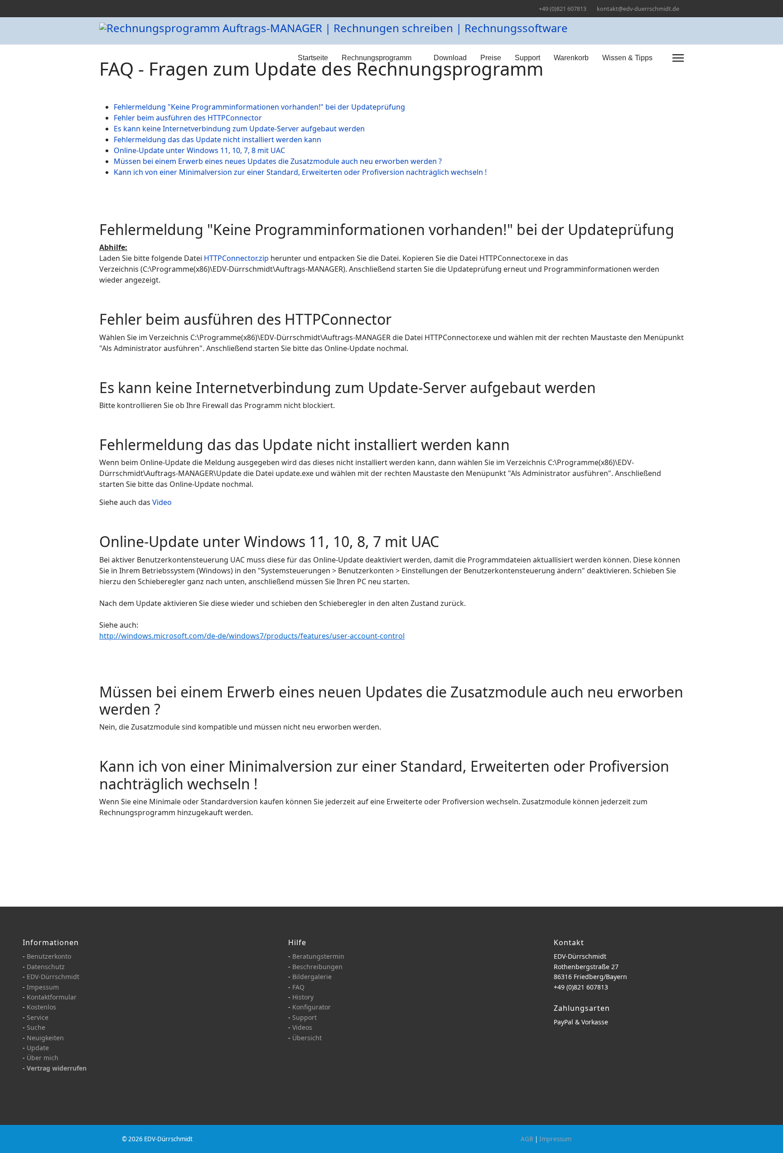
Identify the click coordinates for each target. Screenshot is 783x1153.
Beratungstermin (318, 956)
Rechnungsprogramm (376, 58)
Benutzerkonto (49, 956)
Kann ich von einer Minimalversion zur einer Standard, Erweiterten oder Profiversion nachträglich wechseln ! (300, 172)
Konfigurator (311, 1007)
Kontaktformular (52, 997)
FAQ (298, 987)
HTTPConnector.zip (236, 258)
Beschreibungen (317, 966)
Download (450, 58)
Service (37, 1017)
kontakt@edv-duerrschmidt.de (638, 9)
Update (38, 1047)
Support (527, 58)
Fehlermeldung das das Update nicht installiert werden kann (217, 139)
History (303, 997)
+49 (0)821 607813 (562, 9)
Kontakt (569, 942)
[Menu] (678, 58)
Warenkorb (571, 58)
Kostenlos (41, 1007)
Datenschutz (46, 966)
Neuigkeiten (45, 1037)
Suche (36, 1027)
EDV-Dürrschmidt (53, 976)
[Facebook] (101, 8)
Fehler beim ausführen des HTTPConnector (188, 118)
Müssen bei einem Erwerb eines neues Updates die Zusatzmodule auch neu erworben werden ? (278, 161)
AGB (527, 1139)
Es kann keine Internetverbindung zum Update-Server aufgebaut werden (239, 129)
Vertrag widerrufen (57, 1068)
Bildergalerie (312, 976)
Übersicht (307, 1037)
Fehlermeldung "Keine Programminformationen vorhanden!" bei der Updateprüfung (259, 107)
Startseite (313, 58)
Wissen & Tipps (627, 58)
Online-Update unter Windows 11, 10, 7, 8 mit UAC (199, 150)
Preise (490, 58)
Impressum (555, 1139)
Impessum (43, 987)
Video (162, 502)
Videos (302, 1027)
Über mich (42, 1057)
